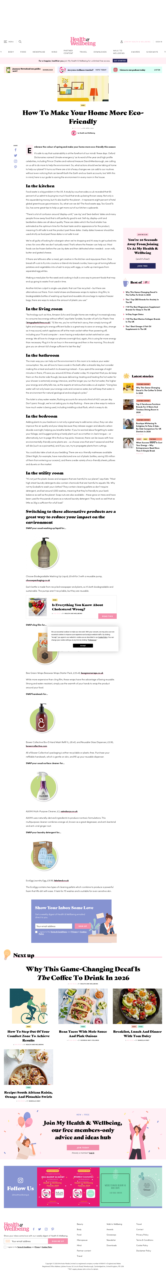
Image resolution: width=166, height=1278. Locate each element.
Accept (83, 645)
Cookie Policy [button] (102, 637)
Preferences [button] (92, 640)
